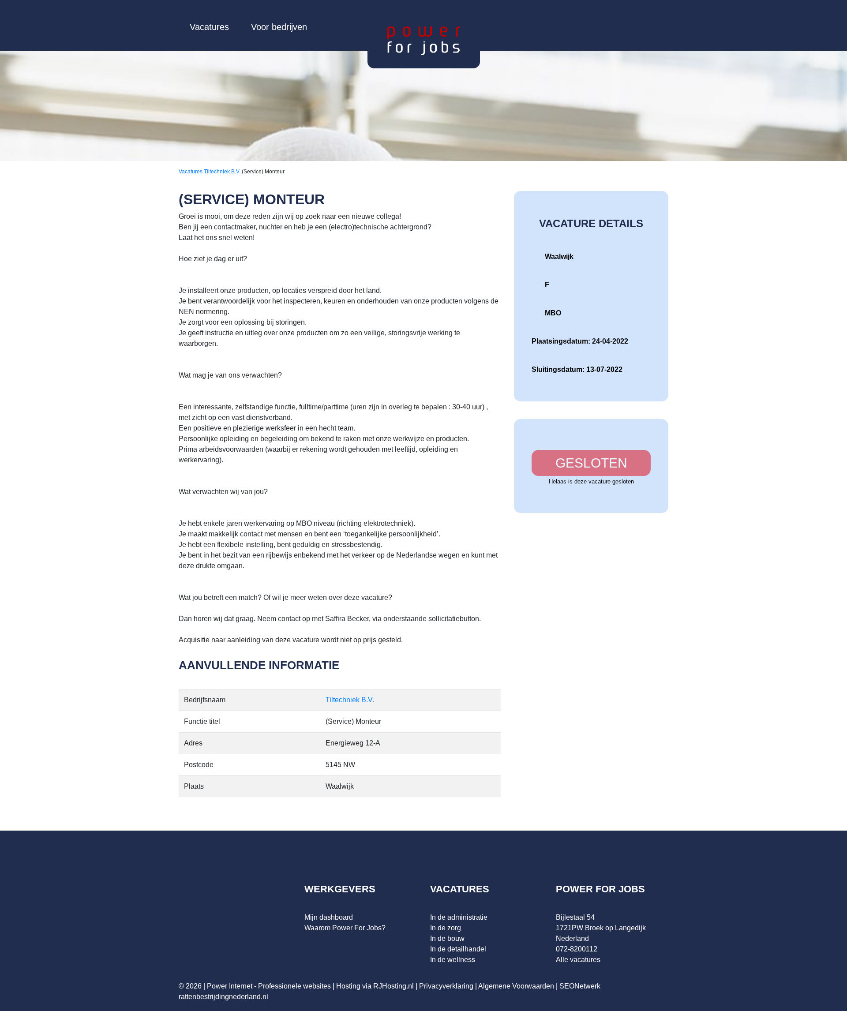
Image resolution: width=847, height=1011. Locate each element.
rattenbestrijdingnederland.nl (223, 996)
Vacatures (209, 27)
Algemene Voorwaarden (516, 986)
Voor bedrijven (279, 27)
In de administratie (458, 917)
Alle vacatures (578, 959)
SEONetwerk (579, 986)
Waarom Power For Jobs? (345, 928)
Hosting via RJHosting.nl (375, 986)
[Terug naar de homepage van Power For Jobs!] (423, 40)
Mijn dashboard (328, 917)
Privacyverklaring (446, 986)
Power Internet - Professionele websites (269, 986)
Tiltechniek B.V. (223, 171)
